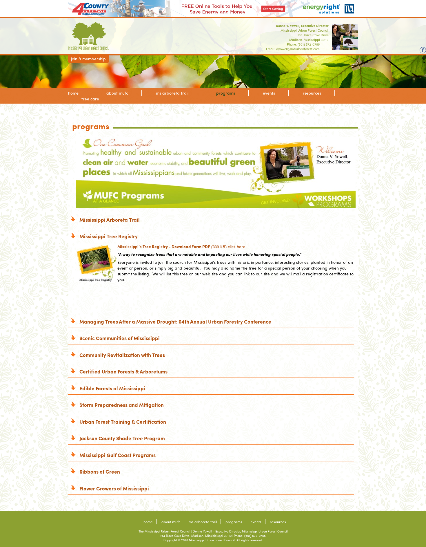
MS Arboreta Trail (172, 93)
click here (236, 246)
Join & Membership (88, 59)
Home (73, 93)
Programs (225, 93)
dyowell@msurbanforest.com (298, 48)
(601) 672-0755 (309, 44)
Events (269, 93)
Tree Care (90, 99)
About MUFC (117, 93)
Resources (312, 93)
